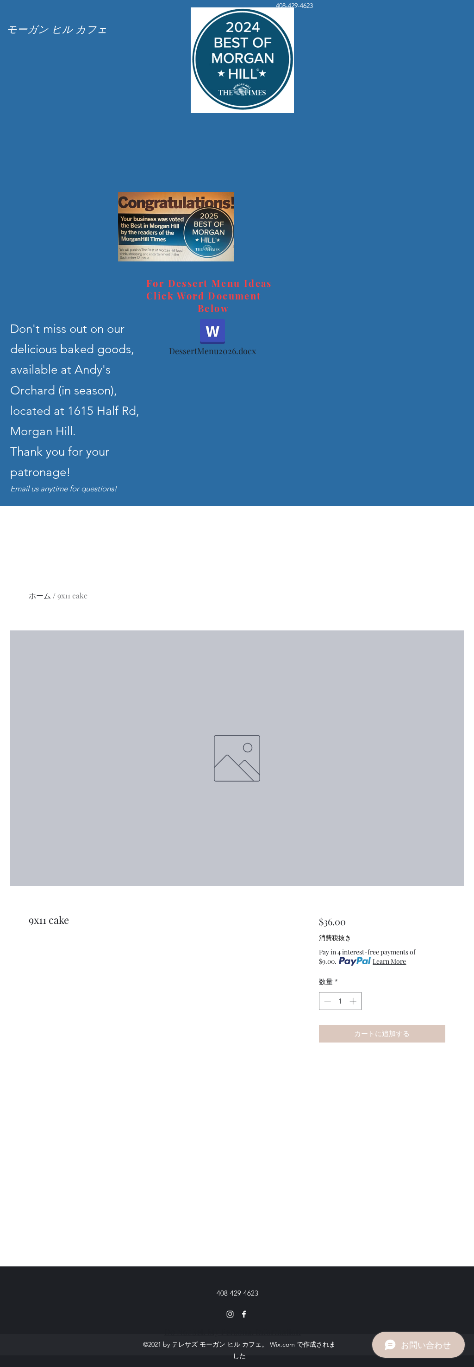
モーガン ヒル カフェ (56, 29)
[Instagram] (230, 1314)
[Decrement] (326, 1001)
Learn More (389, 961)
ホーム (40, 595)
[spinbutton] (340, 1001)
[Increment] (354, 1001)
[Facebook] (244, 1314)
